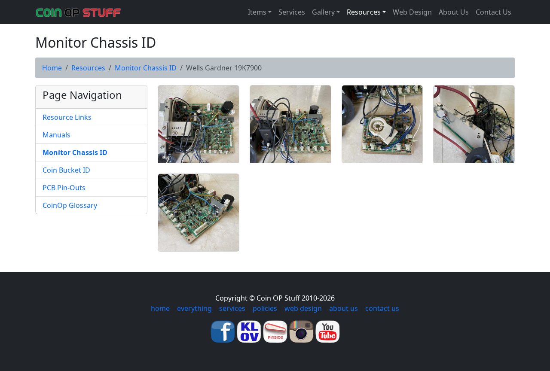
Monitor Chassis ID (146, 68)
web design (303, 308)
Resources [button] (364, 12)
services (232, 308)
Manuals (56, 135)
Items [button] (257, 12)
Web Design (412, 12)
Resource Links (67, 117)
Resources (88, 68)
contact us (382, 308)
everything (194, 308)
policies (265, 308)
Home (52, 68)
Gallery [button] (323, 12)
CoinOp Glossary (70, 205)
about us (343, 308)
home (160, 308)
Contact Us (493, 12)
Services (291, 12)
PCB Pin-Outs (64, 187)
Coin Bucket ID (66, 170)
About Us (454, 12)
